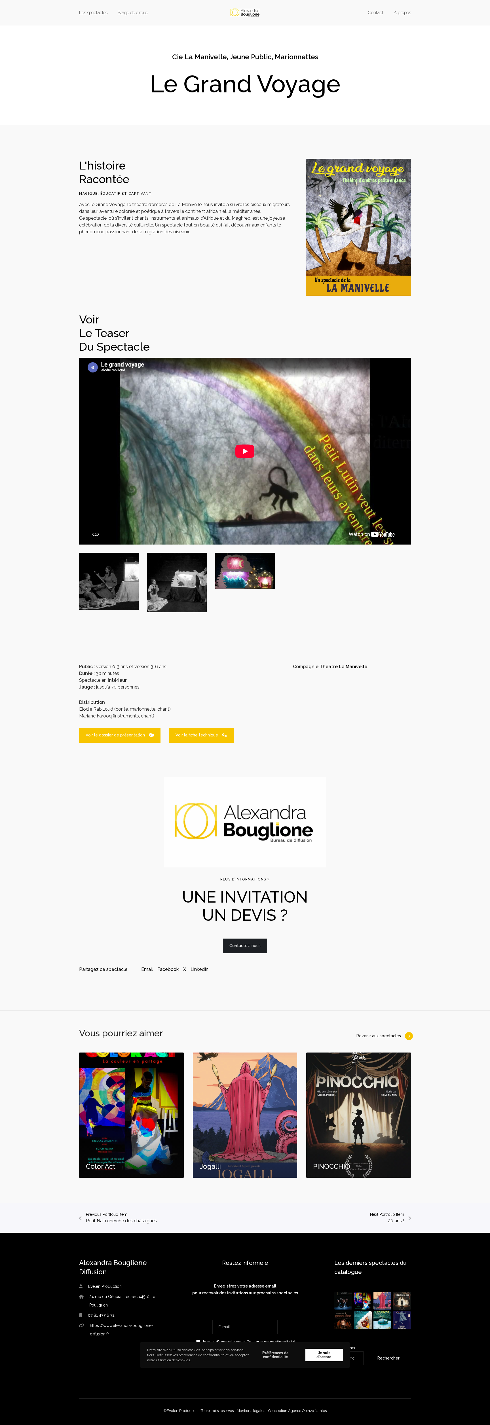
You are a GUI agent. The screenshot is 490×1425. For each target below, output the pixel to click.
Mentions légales (251, 1411)
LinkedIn (199, 969)
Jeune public (251, 57)
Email (147, 969)
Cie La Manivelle (199, 57)
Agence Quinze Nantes (307, 1411)
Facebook (168, 969)
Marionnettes (296, 57)
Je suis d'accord (323, 1355)
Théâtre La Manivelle (343, 666)
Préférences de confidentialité (275, 1355)
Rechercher (388, 1358)
